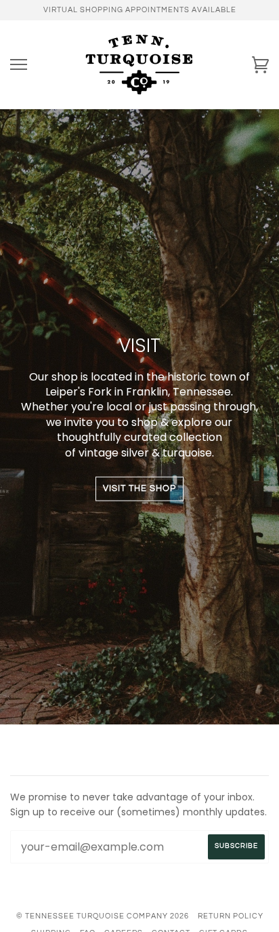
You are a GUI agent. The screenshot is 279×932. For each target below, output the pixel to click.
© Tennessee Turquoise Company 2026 (102, 916)
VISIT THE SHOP (139, 488)
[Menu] (18, 64)
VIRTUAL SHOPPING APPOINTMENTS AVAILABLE (139, 10)
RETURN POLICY (230, 916)
